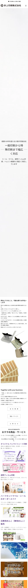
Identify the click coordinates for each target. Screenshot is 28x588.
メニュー (25, 5)
